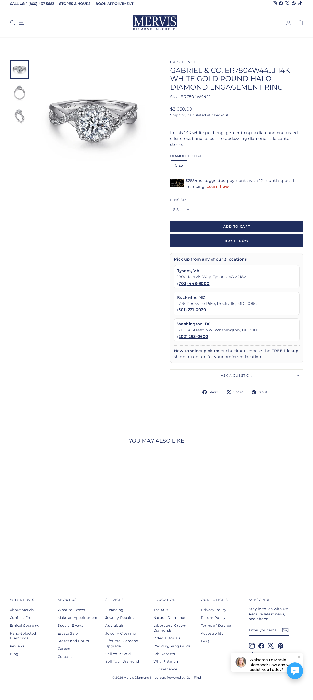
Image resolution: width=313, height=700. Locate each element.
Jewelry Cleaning (120, 633)
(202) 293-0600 (192, 336)
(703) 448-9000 (193, 283)
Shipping (178, 115)
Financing (114, 610)
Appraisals (114, 625)
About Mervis (22, 610)
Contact (65, 656)
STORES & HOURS (74, 3)
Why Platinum (166, 661)
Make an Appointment (78, 618)
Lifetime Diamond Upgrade (121, 643)
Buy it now (237, 241)
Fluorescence (165, 669)
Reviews (17, 646)
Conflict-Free (21, 618)
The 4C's (160, 610)
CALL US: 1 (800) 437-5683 (32, 3)
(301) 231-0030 (191, 310)
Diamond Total (186, 156)
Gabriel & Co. (184, 62)
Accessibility (212, 633)
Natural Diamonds (169, 618)
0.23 (179, 165)
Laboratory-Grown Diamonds (169, 628)
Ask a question (237, 375)
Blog (14, 654)
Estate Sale (68, 633)
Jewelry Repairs (119, 618)
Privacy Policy (214, 610)
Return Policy (213, 618)
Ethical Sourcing (25, 625)
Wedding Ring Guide (172, 646)
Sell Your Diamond (122, 661)
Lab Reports (164, 654)
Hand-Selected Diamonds (23, 635)
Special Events (71, 625)
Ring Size (179, 200)
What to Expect (72, 610)
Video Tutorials (166, 638)
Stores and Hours (73, 641)
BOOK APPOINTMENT (114, 3)
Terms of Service (216, 625)
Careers (64, 649)
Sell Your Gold (118, 654)
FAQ (205, 641)
